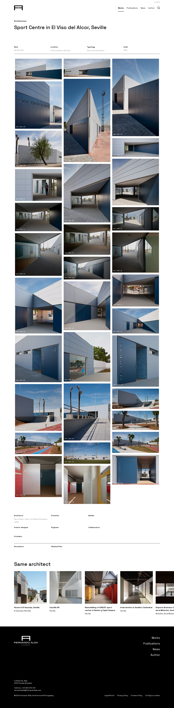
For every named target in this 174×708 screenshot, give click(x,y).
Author (151, 8)
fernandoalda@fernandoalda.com (27, 690)
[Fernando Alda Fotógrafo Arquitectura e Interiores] (18, 7)
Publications (132, 8)
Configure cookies (152, 695)
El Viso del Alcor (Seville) (60, 50)
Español (157, 2)
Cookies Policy (136, 695)
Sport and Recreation (95, 50)
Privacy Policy (122, 695)
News (143, 8)
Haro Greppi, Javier (21, 519)
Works (121, 8)
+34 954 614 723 (28, 688)
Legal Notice (109, 695)
